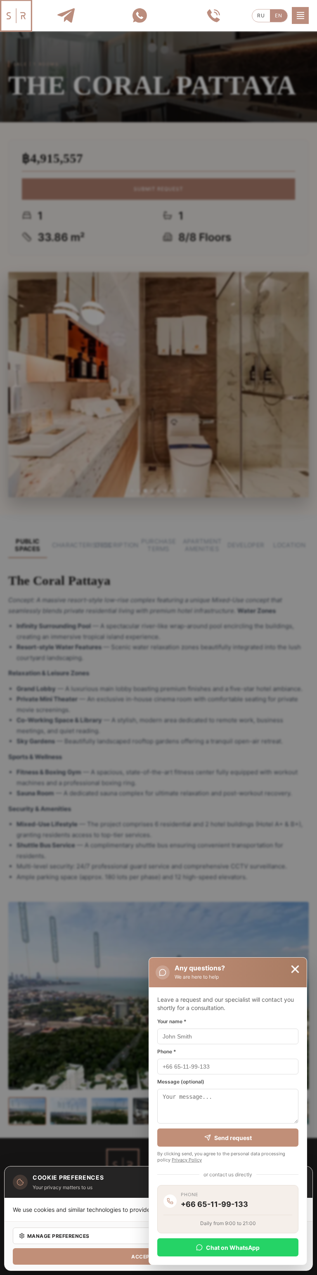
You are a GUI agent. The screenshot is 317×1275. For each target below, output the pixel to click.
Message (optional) (180, 1082)
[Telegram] (65, 15)
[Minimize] (295, 969)
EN (278, 15)
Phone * (166, 1051)
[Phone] (213, 15)
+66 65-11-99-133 (214, 1204)
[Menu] (300, 15)
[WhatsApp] (139, 15)
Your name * (172, 1021)
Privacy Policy (187, 1160)
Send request (233, 1137)
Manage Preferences (58, 1236)
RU (261, 15)
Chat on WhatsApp (233, 1247)
